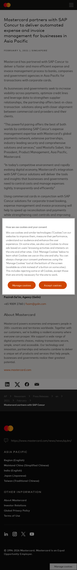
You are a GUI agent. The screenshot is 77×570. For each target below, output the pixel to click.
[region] (38, 256)
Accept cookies (53, 285)
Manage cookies (21, 285)
